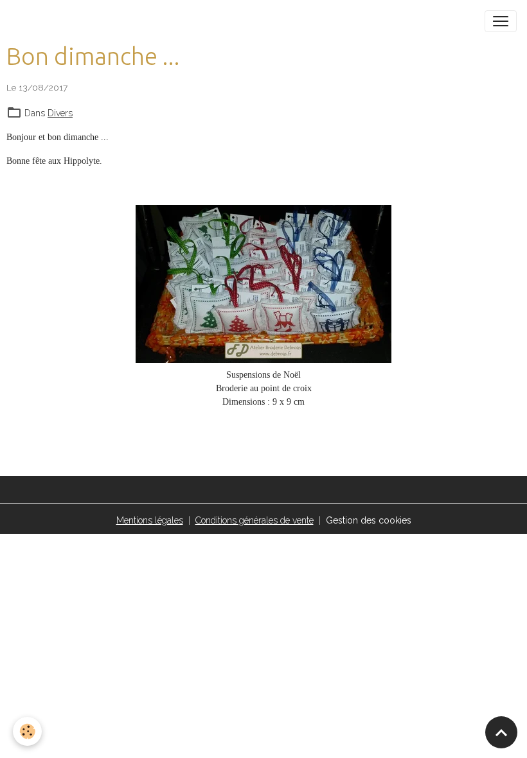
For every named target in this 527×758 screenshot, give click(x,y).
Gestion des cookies (368, 520)
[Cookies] (27, 731)
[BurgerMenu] (501, 21)
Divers (60, 113)
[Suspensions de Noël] (263, 284)
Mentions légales (149, 520)
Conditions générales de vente (254, 520)
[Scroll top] (501, 732)
